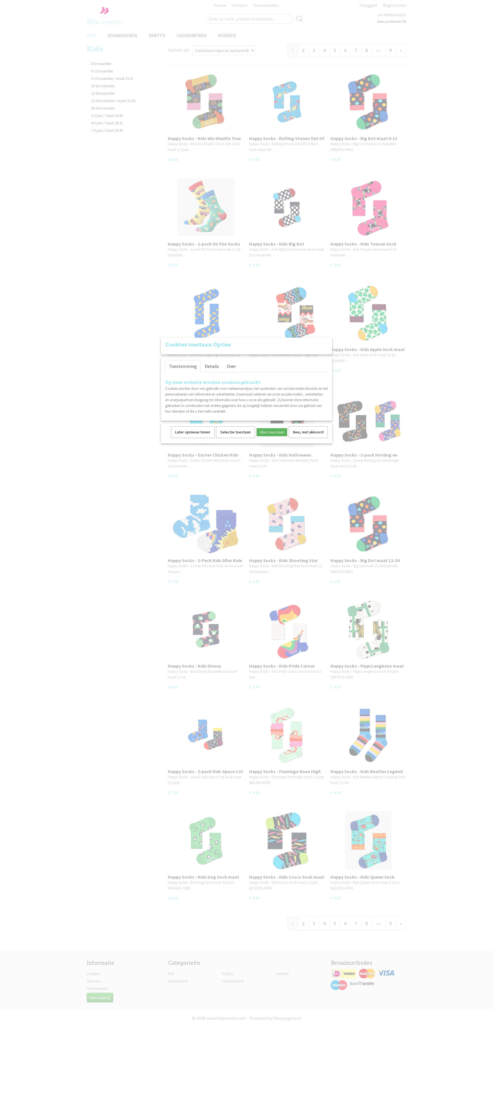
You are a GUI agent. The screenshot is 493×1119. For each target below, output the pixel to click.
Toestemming (183, 366)
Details (212, 366)
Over (231, 366)
